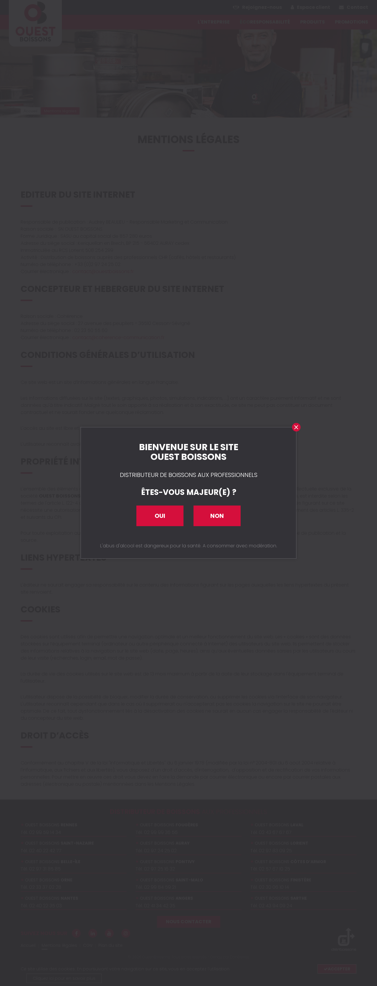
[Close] (296, 427)
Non (217, 516)
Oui (160, 516)
